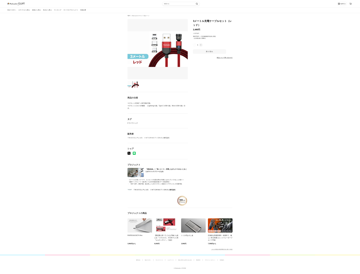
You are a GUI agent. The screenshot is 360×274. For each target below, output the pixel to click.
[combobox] (180, 4)
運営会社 (138, 260)
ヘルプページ (170, 260)
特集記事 (83, 10)
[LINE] (134, 153)
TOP (129, 15)
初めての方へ (12, 10)
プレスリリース (159, 260)
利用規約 (222, 260)
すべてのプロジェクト (71, 10)
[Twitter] (129, 153)
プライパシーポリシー (210, 260)
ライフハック (133, 123)
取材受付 (198, 260)
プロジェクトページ (137, 15)
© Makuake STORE (180, 268)
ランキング (58, 10)
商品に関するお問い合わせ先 (185, 260)
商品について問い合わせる (224, 57)
